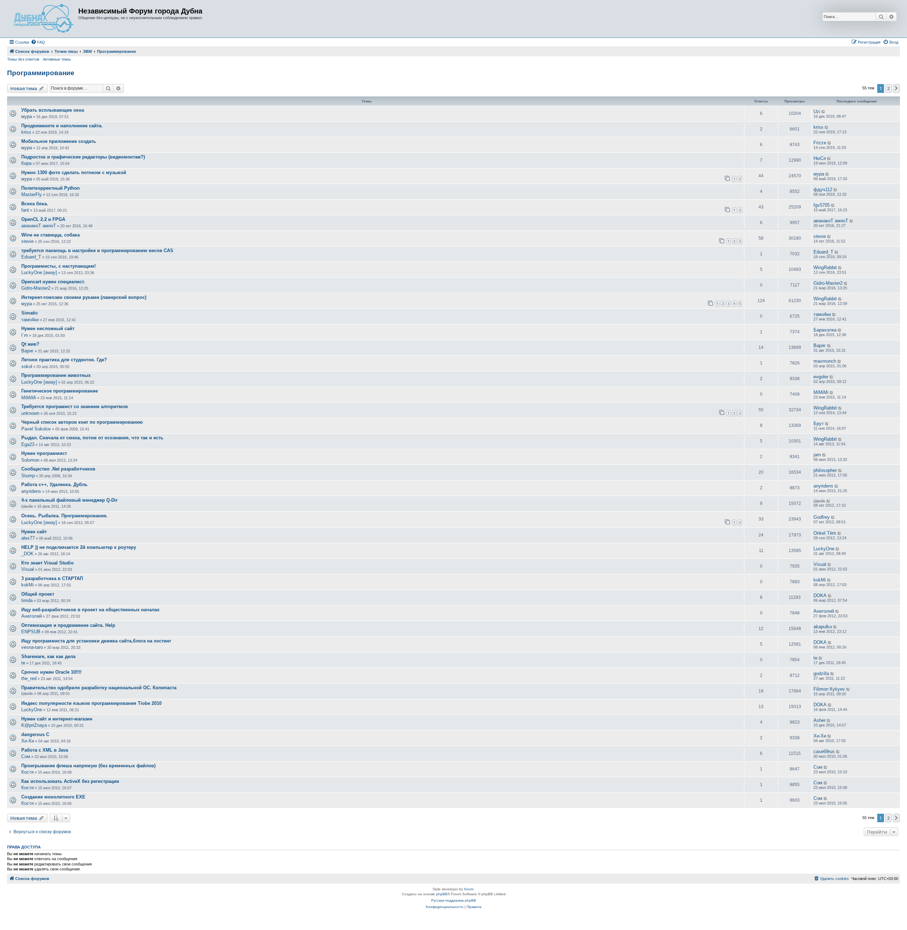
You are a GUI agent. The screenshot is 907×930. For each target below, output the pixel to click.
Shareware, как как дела (48, 656)
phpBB (441, 894)
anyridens (31, 491)
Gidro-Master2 (35, 288)
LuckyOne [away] (39, 272)
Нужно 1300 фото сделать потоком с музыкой (73, 172)
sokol (26, 366)
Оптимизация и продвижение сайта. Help (68, 625)
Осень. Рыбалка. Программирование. (64, 515)
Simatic (29, 313)
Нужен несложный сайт (47, 328)
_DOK (27, 553)
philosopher (825, 470)
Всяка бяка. (34, 203)
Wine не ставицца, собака (50, 235)
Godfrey (821, 517)
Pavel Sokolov (36, 428)
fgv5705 (821, 205)
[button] (896, 88)
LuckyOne (823, 548)
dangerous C (35, 734)
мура (26, 116)
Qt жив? (30, 344)
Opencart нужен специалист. (53, 281)
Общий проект (37, 594)
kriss (26, 132)
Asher (819, 720)
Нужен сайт (34, 531)
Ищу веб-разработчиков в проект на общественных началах (90, 609)
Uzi (816, 111)
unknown (30, 413)
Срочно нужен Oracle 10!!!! (51, 672)
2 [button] (888, 88)
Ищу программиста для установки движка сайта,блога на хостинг (96, 641)
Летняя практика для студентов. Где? (64, 359)
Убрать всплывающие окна (52, 110)
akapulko (822, 626)
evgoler (820, 376)
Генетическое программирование (59, 391)
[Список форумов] (43, 19)
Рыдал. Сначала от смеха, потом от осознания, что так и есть (92, 437)
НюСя (819, 158)
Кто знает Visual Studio (47, 563)
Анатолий (31, 616)
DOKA (820, 595)
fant (25, 210)
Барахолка (824, 330)
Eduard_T (31, 257)
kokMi (27, 584)
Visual (27, 569)
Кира (26, 163)
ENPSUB (30, 631)
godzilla (821, 673)
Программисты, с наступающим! (58, 266)
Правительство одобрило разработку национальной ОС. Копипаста (98, 687)
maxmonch (824, 361)
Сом (25, 756)
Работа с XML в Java (44, 750)
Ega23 (27, 444)
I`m (24, 335)
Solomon (30, 460)
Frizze (819, 142)
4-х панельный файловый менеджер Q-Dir (69, 500)
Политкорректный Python (50, 188)
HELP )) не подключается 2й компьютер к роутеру (78, 547)
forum (468, 889)
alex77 (28, 538)
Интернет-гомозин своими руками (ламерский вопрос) (83, 297)
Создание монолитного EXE (53, 797)
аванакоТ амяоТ (38, 225)
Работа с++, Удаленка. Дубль (54, 484)
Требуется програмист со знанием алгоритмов (74, 406)
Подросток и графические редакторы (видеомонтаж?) (83, 157)
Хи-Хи (27, 741)
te (23, 663)
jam (817, 454)
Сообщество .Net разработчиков (58, 469)
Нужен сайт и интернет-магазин (56, 719)
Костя (27, 772)
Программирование (40, 73)
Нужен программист (44, 453)
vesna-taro (32, 647)
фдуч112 (822, 189)
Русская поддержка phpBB (453, 900)
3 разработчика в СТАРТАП (52, 578)
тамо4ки (30, 319)
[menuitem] (38, 42)
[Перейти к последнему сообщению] (823, 112)
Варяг (27, 350)
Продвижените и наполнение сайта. (62, 125)
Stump (28, 475)
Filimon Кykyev (829, 689)
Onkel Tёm (824, 533)
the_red (28, 678)
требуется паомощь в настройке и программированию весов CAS (97, 250)
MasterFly (31, 194)
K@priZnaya (34, 725)
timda (27, 600)
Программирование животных (56, 375)
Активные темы (57, 59)
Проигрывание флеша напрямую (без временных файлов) (88, 765)
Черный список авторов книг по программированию (82, 422)
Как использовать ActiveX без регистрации (70, 781)
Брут (818, 423)
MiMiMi (28, 397)
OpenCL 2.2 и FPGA (43, 219)
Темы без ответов (23, 59)
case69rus (824, 751)
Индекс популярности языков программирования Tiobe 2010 (91, 703)
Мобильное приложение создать (58, 141)
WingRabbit (825, 267)
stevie (27, 241)
